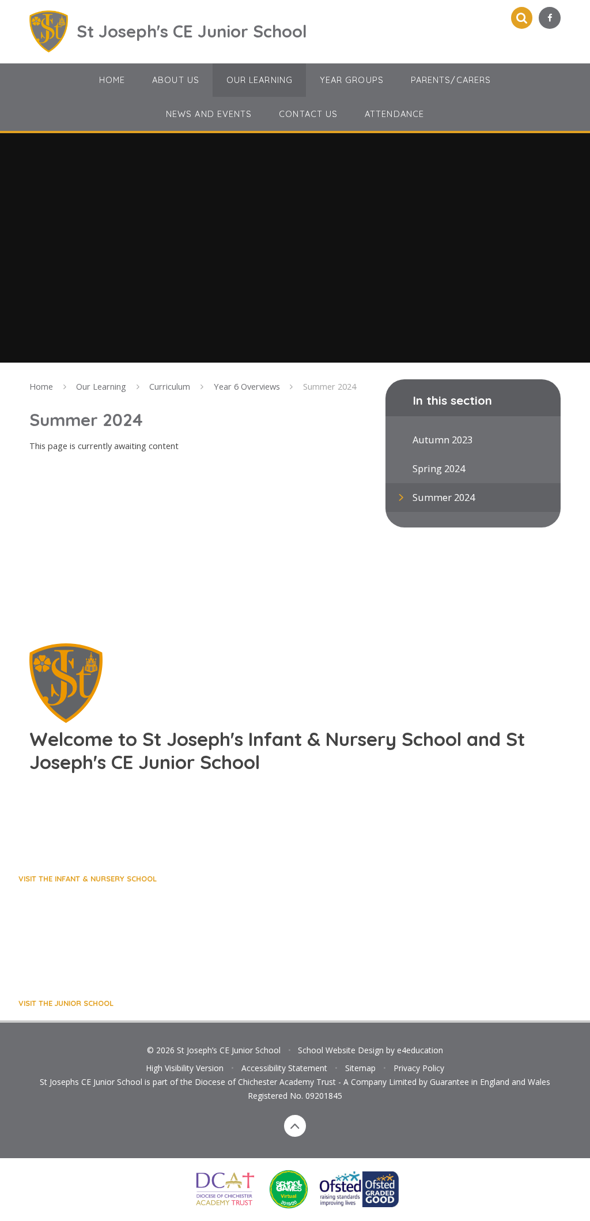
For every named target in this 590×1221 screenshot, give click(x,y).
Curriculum (169, 386)
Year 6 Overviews (247, 386)
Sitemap (360, 1067)
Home (41, 386)
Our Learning (101, 386)
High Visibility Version (185, 1067)
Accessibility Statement (284, 1067)
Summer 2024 (329, 386)
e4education (420, 1050)
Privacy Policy (419, 1067)
